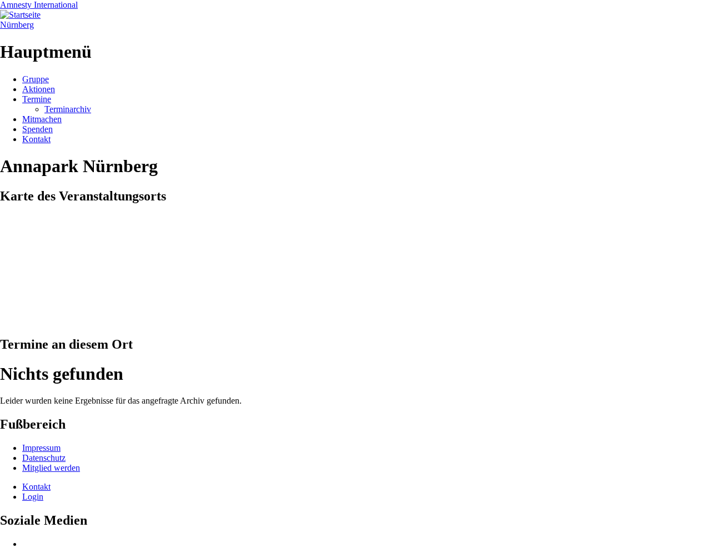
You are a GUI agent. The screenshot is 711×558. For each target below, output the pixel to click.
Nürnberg (17, 24)
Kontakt (36, 139)
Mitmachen (42, 119)
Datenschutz (44, 458)
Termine (36, 99)
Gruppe (35, 79)
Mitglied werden (51, 467)
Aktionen (38, 89)
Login (32, 496)
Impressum (41, 448)
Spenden (37, 129)
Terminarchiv (67, 109)
